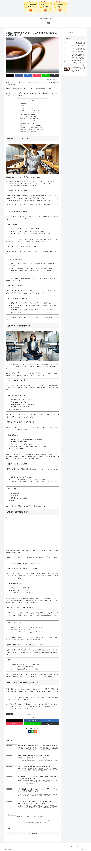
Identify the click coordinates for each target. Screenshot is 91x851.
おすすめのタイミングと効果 (28, 120)
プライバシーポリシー (81, 846)
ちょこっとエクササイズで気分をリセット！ (31, 110)
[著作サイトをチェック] (29, 731)
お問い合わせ (72, 846)
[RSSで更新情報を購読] (35, 731)
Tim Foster (49, 71)
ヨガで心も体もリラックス (27, 112)
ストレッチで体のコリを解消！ (28, 108)
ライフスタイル (10, 714)
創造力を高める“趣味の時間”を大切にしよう (30, 131)
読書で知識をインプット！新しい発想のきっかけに (33, 129)
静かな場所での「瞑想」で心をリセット (30, 118)
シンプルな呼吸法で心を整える (28, 116)
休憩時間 (29, 714)
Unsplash (56, 71)
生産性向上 (35, 714)
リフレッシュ (22, 714)
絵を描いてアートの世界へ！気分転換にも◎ (31, 127)
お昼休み (16, 714)
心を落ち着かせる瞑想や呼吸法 (27, 114)
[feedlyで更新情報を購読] (32, 731)
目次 (30, 100)
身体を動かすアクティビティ (27, 103)
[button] (54, 75)
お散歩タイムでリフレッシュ (28, 105)
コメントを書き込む (32, 833)
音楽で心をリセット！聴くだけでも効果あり (31, 125)
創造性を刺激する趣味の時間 (27, 123)
